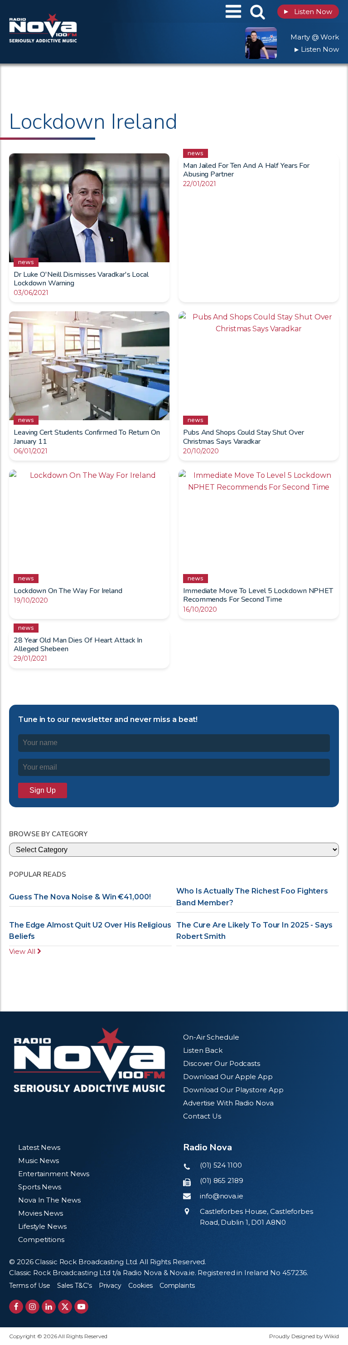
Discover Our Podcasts (221, 1063)
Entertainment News (53, 1173)
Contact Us (202, 1116)
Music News (38, 1160)
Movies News (40, 1213)
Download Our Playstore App (233, 1089)
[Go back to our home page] (89, 1059)
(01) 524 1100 (221, 1165)
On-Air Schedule (211, 1037)
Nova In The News (49, 1200)
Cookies (140, 1285)
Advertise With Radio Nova (228, 1103)
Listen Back (202, 1050)
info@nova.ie (221, 1196)
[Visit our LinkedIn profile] (49, 1307)
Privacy (110, 1285)
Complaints (177, 1285)
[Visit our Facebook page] (16, 1307)
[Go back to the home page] (65, 11)
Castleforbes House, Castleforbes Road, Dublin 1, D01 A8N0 (256, 1217)
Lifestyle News (42, 1226)
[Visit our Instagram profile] (32, 1307)
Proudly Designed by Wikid (304, 1336)
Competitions (41, 1239)
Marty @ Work (314, 37)
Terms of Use (29, 1285)
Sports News (39, 1187)
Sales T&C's (74, 1285)
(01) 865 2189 (221, 1180)
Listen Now (308, 11)
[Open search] (257, 11)
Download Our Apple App (228, 1076)
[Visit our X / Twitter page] (65, 1307)
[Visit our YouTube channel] (81, 1307)
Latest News (39, 1147)
